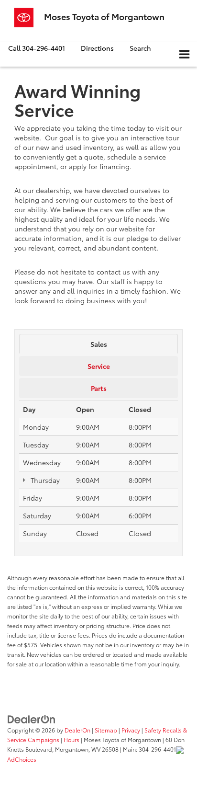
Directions (97, 48)
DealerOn (77, 730)
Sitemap (106, 730)
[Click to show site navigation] (184, 54)
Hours (71, 739)
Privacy (130, 730)
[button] (36, 48)
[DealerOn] (31, 718)
